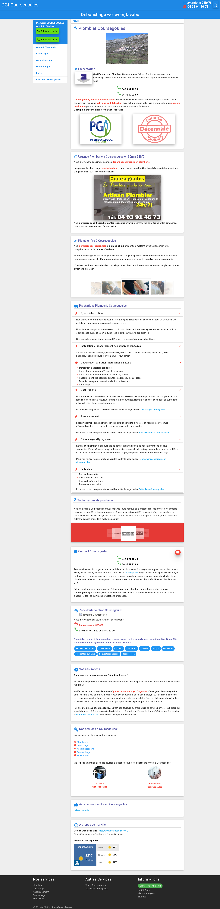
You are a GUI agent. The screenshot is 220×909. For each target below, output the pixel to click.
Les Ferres (131, 648)
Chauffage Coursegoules (152, 409)
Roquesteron (129, 654)
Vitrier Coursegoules (95, 885)
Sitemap (142, 896)
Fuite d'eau (83, 755)
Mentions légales (146, 893)
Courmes (118, 648)
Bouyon (156, 648)
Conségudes (104, 648)
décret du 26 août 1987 (88, 714)
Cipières (144, 648)
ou (105, 630)
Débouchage (83, 752)
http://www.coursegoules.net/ (113, 830)
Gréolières (168, 648)
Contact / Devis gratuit (150, 886)
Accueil (76, 20)
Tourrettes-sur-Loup (85, 654)
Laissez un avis (81, 810)
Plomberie (82, 742)
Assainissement (85, 748)
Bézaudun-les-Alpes (85, 648)
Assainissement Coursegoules (154, 432)
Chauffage (82, 745)
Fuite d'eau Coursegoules (151, 489)
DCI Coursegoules (19, 5)
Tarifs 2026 (144, 889)
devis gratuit (132, 572)
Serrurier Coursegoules (96, 888)
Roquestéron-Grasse (108, 654)
